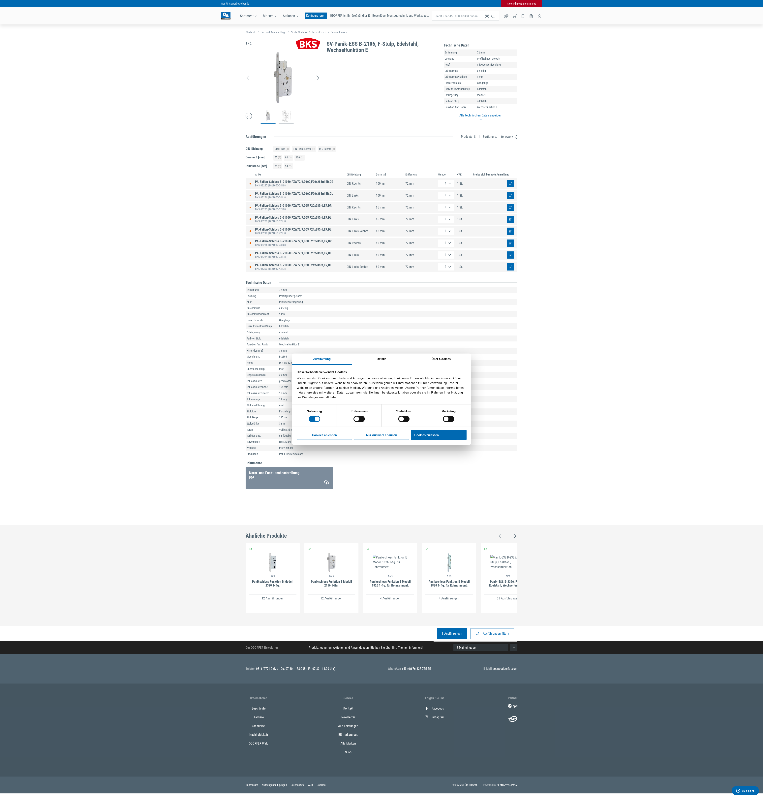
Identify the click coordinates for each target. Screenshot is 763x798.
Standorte (258, 726)
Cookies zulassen (426, 434)
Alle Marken (348, 743)
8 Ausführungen (452, 633)
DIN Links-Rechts (304, 148)
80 (288, 157)
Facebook (438, 708)
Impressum (252, 784)
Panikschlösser (339, 32)
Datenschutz (298, 784)
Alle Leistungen (348, 726)
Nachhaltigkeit (258, 735)
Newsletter (348, 717)
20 (278, 166)
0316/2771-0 (264, 669)
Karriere (259, 717)
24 (288, 166)
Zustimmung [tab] (322, 358)
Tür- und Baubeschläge (273, 32)
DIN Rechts (327, 148)
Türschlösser (319, 32)
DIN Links (282, 148)
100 (299, 157)
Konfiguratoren (315, 15)
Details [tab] (381, 358)
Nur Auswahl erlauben (381, 434)
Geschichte (259, 708)
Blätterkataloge (348, 735)
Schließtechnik (299, 32)
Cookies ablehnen (324, 434)
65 (278, 157)
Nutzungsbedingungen (275, 784)
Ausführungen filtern (496, 633)
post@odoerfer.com (505, 669)
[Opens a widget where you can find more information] (745, 791)
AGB (311, 784)
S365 (348, 752)
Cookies (321, 784)
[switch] (359, 419)
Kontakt (348, 708)
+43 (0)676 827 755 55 (416, 669)
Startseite (251, 32)
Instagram (438, 717)
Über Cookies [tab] (441, 358)
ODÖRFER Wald (258, 743)
